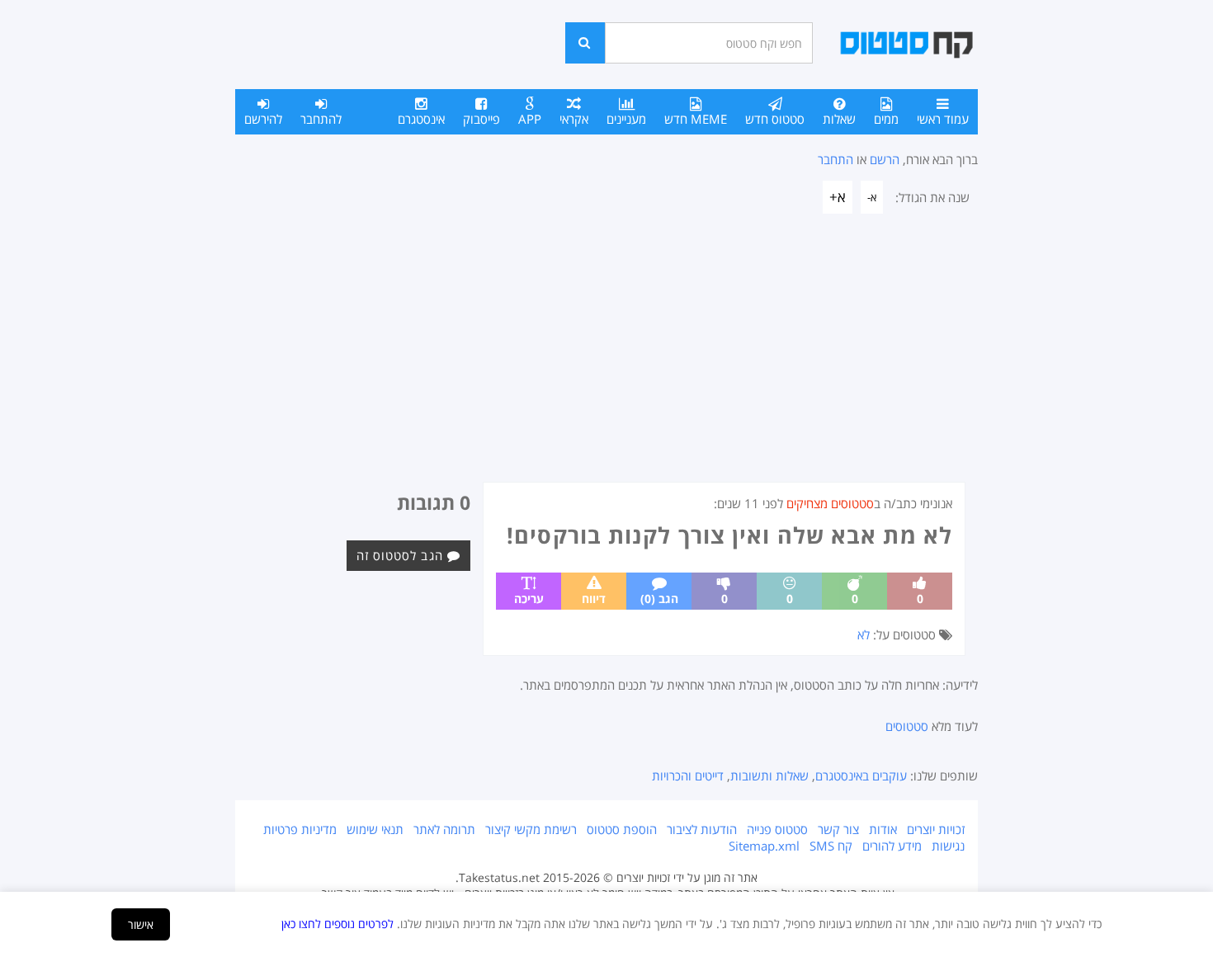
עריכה (529, 598)
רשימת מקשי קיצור (531, 829)
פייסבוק (481, 119)
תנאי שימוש (375, 829)
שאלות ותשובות (769, 775)
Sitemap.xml (764, 845)
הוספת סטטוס (622, 829)
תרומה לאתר (444, 829)
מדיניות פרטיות (300, 829)
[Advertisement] (606, 358)
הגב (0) (659, 598)
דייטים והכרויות (688, 775)
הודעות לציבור (702, 829)
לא (863, 634)
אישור (140, 924)
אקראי (573, 119)
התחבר (835, 159)
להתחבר (321, 119)
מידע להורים (892, 845)
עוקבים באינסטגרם (861, 775)
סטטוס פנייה (777, 829)
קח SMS (830, 845)
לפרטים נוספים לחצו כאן (337, 923)
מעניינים (626, 119)
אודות (883, 829)
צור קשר (838, 829)
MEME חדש (695, 119)
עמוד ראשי (943, 119)
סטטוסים (906, 726)
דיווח (594, 598)
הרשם (884, 159)
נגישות (948, 845)
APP (529, 119)
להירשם (263, 119)
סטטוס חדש (775, 119)
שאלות (839, 119)
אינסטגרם (421, 119)
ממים (886, 119)
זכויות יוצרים (936, 829)
